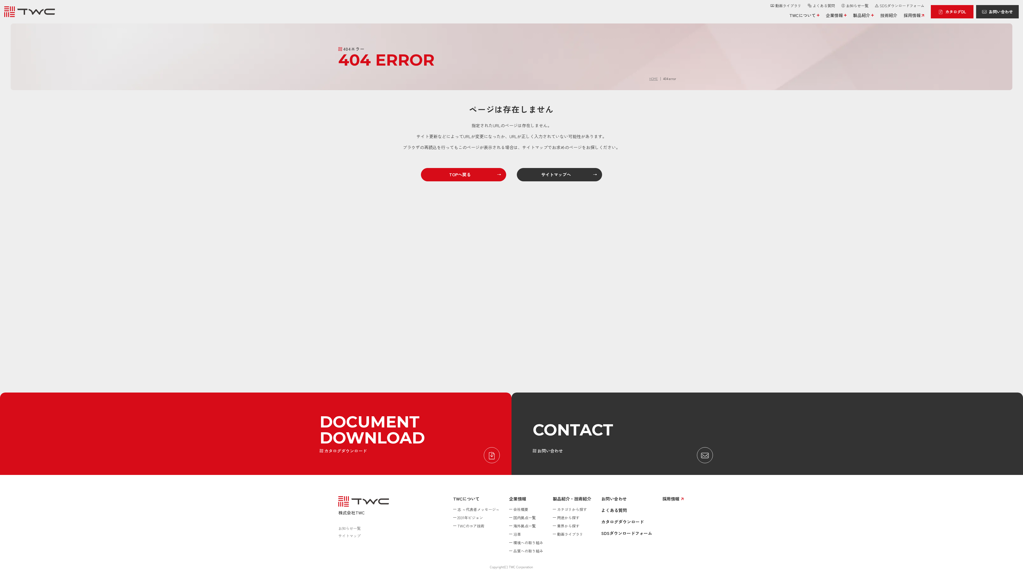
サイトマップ (349, 535)
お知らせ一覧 (349, 528)
